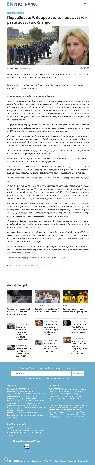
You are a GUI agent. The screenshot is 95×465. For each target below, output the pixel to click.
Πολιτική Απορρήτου (68, 461)
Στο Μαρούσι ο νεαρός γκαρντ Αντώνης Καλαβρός (75, 310)
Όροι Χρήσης (37, 461)
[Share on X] (85, 68)
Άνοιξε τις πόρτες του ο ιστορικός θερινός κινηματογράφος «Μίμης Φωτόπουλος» (79, 347)
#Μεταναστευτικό (24, 265)
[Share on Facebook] (81, 68)
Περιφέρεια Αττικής (15, 13)
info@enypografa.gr (21, 403)
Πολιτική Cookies (51, 461)
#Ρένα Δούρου (38, 265)
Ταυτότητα (12, 385)
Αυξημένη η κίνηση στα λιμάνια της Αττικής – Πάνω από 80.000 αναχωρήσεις (23, 333)
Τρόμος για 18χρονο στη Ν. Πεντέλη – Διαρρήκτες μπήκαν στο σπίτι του (19, 311)
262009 (27, 451)
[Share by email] (88, 68)
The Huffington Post (56, 257)
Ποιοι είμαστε (55, 385)
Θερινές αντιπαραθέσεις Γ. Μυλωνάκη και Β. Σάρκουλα (47, 310)
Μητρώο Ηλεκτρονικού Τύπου (26, 441)
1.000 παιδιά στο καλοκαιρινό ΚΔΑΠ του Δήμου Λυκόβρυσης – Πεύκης (51, 329)
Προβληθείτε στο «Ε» (16, 424)
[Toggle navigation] (85, 3)
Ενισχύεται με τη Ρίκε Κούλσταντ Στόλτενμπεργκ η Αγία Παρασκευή (79, 328)
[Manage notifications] (6, 459)
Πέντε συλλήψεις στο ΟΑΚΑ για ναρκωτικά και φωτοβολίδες (23, 352)
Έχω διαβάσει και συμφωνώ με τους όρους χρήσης (49, 378)
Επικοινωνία (83, 461)
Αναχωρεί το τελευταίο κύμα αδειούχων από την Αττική (51, 347)
